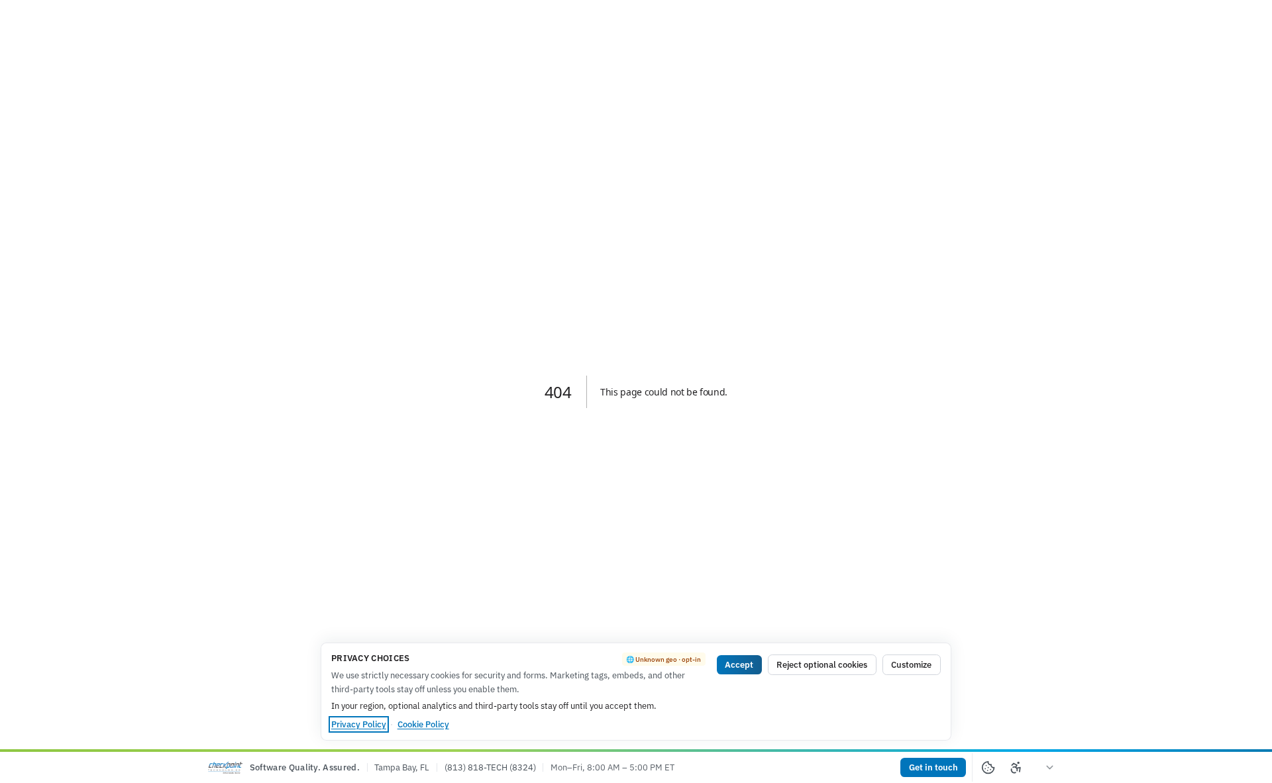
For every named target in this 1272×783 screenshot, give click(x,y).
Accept (739, 664)
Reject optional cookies (821, 664)
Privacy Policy (358, 724)
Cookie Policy (423, 724)
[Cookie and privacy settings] (988, 767)
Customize (911, 664)
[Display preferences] (1016, 767)
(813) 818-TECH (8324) (490, 767)
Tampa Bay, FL (401, 767)
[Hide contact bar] (1050, 767)
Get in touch (933, 767)
